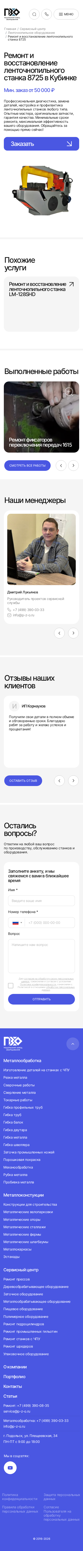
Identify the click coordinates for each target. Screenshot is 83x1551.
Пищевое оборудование (23, 1309)
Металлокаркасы (17, 1249)
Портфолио (14, 1376)
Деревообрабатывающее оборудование (35, 1286)
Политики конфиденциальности (38, 984)
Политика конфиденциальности (19, 1497)
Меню (68, 14)
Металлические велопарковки (28, 1212)
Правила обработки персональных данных (20, 1509)
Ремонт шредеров (18, 1346)
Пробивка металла (18, 1182)
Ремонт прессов (16, 1279)
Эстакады (11, 1257)
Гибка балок (13, 1122)
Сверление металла (19, 1092)
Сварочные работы (19, 1085)
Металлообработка (22, 1060)
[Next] (73, 465)
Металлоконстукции (23, 1195)
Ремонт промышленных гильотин (30, 1331)
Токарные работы (17, 1100)
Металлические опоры (21, 1219)
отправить (42, 999)
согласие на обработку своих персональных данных (47, 980)
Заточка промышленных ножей (28, 1152)
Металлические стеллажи (24, 1227)
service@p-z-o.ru (16, 1411)
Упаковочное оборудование (26, 1354)
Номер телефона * (23, 912)
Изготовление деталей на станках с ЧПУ (36, 1070)
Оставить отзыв (23, 780)
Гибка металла (15, 1137)
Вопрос (14, 934)
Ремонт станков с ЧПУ (21, 1339)
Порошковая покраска (21, 1159)
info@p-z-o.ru (23, 615)
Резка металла (15, 1077)
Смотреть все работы (27, 465)
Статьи (10, 1396)
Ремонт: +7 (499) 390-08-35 (26, 1405)
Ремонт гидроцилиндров (23, 1324)
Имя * (12, 890)
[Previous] (61, 465)
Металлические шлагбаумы (25, 1242)
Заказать (22, 143)
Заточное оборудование (23, 1294)
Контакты (12, 1386)
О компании (15, 1366)
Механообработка (18, 1167)
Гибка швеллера (16, 1145)
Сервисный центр (20, 1269)
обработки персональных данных (58, 988)
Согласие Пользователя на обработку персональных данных (62, 1513)
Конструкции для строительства (30, 1204)
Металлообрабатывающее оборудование (36, 1301)
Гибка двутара (15, 1130)
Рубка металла (15, 1175)
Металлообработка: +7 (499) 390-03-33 (35, 1420)
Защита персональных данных (62, 1497)
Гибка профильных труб (22, 1107)
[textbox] (13, 922)
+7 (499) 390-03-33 (28, 610)
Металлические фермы (22, 1234)
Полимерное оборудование (25, 1316)
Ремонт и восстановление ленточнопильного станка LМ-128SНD (37, 289)
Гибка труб (12, 1115)
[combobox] (16, 922)
